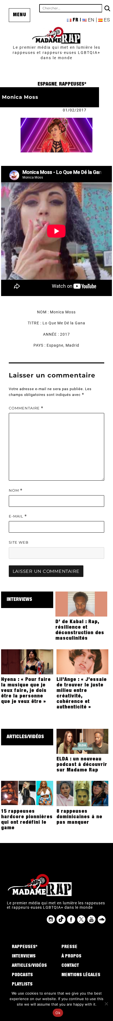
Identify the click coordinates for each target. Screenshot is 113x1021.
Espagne (47, 84)
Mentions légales (80, 975)
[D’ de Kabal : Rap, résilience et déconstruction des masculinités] (81, 604)
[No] (106, 1003)
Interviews (19, 599)
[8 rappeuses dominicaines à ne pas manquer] (82, 793)
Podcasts (22, 975)
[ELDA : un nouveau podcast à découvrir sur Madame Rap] (82, 741)
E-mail (18, 516)
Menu (19, 15)
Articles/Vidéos (25, 737)
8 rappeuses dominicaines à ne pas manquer (79, 817)
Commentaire (26, 408)
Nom (15, 490)
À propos (71, 956)
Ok (57, 1013)
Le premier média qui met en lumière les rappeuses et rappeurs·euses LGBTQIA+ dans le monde (56, 52)
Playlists (22, 984)
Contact (70, 966)
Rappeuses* (72, 84)
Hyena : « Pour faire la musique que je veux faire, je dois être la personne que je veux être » (26, 690)
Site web (19, 542)
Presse (69, 947)
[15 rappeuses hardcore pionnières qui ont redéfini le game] (27, 793)
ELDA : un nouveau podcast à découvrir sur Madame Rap (81, 765)
